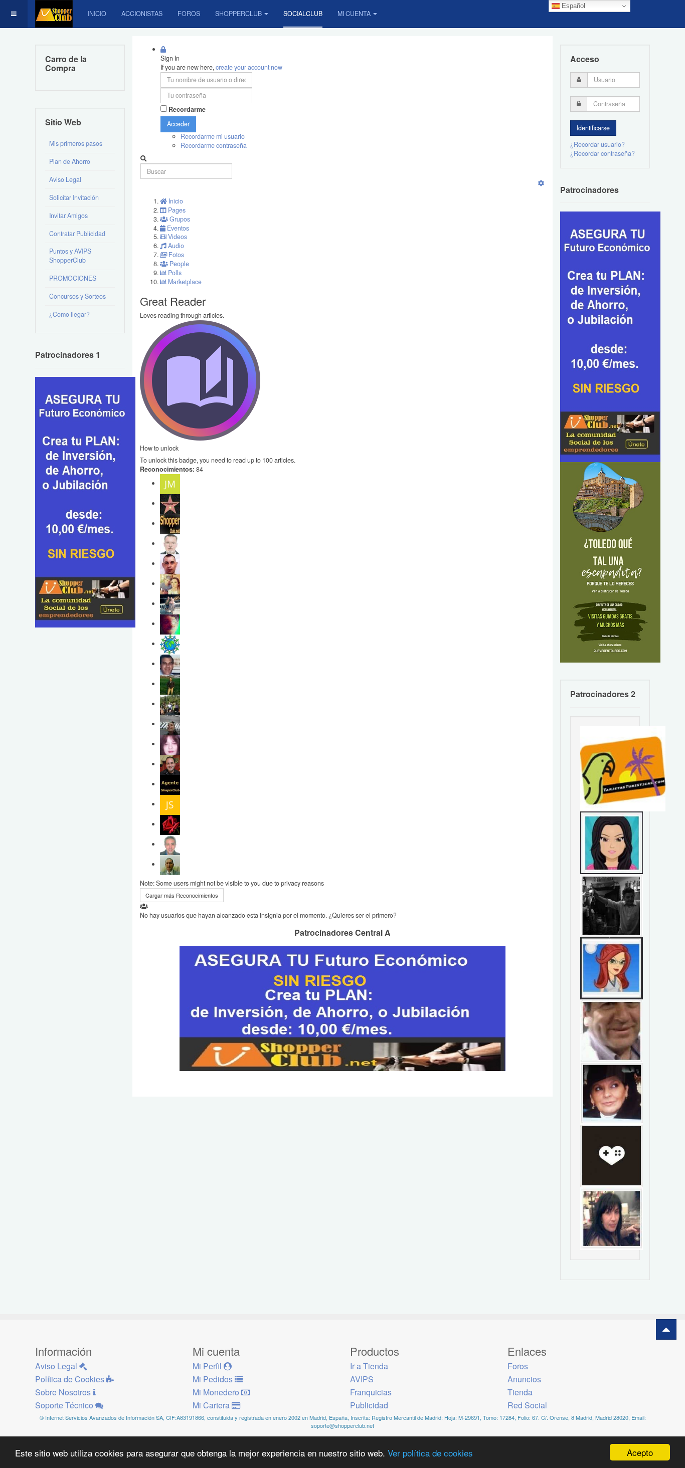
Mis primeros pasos (75, 143)
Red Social (527, 1405)
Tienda (520, 1392)
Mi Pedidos (214, 1379)
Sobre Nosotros (64, 1392)
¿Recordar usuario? (597, 144)
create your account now (249, 67)
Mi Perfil (208, 1366)
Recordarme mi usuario (213, 136)
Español (572, 6)
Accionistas (141, 13)
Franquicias (371, 1392)
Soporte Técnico (65, 1405)
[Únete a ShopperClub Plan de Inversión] (342, 1007)
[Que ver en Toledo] (610, 561)
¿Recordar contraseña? (602, 153)
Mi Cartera (212, 1405)
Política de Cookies (70, 1379)
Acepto (640, 1452)
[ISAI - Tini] (611, 1217)
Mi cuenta (354, 13)
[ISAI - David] (611, 1155)
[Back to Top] (666, 1329)
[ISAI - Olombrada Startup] (610, 336)
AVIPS (362, 1379)
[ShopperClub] (54, 14)
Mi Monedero (217, 1392)
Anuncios (524, 1379)
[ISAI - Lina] (611, 967)
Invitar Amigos (68, 215)
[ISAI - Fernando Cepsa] (611, 1029)
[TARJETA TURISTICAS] (622, 767)
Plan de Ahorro (69, 161)
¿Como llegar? (69, 314)
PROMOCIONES (72, 278)
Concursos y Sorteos (77, 296)
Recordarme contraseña (214, 145)
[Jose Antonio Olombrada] (85, 501)
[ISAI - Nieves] (611, 1092)
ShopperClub (238, 13)
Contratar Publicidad (77, 233)
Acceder (178, 123)
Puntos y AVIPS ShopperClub (70, 256)
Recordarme (187, 109)
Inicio (97, 13)
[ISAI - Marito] (611, 904)
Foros (189, 13)
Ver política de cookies (430, 1452)
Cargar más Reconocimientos (181, 895)
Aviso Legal (65, 179)
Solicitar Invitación (74, 197)
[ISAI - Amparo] (611, 842)
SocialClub (302, 13)
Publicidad (369, 1405)
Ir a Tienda (369, 1366)
